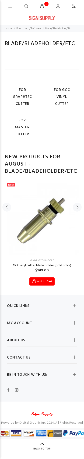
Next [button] (77, 207)
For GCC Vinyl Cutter (62, 97)
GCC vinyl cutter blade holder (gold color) (42, 265)
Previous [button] (6, 207)
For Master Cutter (22, 127)
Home (8, 28)
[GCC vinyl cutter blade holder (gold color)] (42, 217)
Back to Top (42, 448)
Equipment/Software (28, 28)
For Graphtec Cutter (22, 97)
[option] (42, 229)
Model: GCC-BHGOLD (42, 260)
